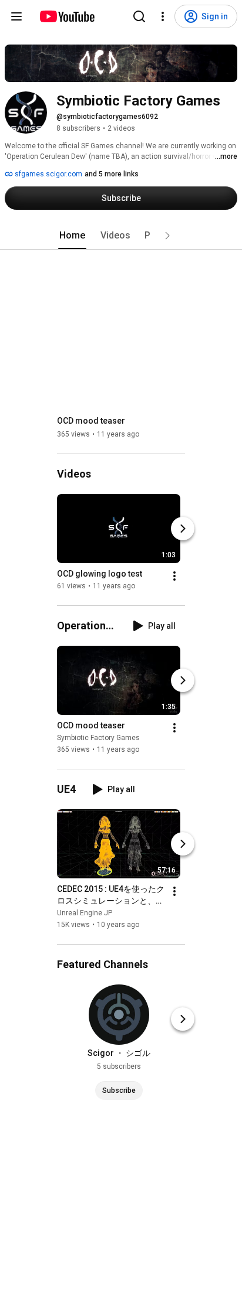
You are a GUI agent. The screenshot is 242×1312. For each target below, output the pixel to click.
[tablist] (121, 235)
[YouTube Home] (67, 16)
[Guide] (16, 16)
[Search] (139, 16)
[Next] (182, 528)
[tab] (72, 235)
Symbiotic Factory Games (98, 738)
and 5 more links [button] (112, 174)
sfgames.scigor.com (47, 174)
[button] (167, 235)
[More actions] (174, 576)
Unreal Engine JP (84, 913)
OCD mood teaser (91, 420)
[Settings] (163, 16)
